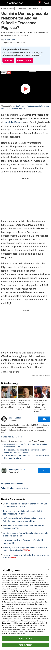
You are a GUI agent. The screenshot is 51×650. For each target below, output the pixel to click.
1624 (3, 580)
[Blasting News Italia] (15, 2)
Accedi (46, 3)
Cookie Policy (20, 633)
